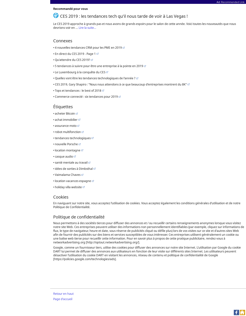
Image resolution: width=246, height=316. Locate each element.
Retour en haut (63, 294)
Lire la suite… (87, 28)
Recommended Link (232, 2)
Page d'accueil (62, 299)
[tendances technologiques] (123, 48)
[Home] (56, 16)
